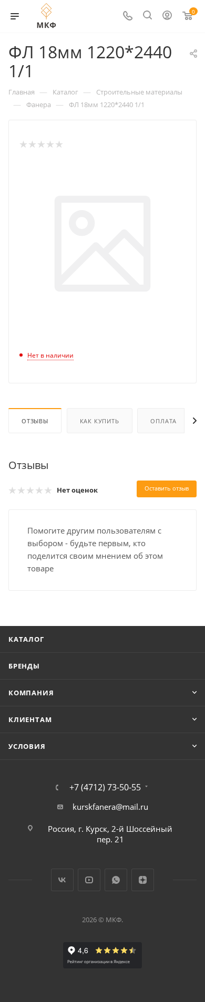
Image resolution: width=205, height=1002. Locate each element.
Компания (31, 692)
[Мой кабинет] (167, 16)
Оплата (163, 421)
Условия (27, 746)
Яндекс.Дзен (142, 880)
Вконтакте (62, 880)
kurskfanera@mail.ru (110, 806)
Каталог (26, 639)
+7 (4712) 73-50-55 (105, 787)
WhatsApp (116, 880)
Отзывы (35, 421)
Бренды (24, 666)
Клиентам (30, 719)
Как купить (99, 421)
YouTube (89, 880)
